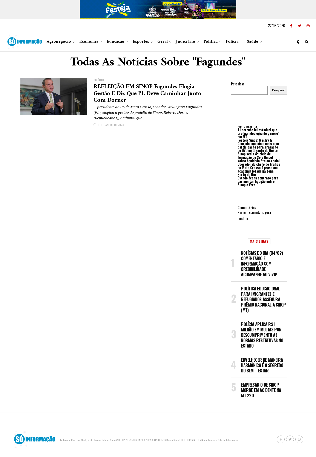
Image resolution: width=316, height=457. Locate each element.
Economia (88, 42)
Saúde (252, 42)
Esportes (141, 42)
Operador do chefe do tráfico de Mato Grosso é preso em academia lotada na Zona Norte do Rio (259, 169)
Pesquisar (237, 84)
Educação (115, 42)
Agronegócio (59, 42)
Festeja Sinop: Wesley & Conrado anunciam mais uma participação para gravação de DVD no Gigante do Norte (258, 145)
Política (211, 42)
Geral (162, 42)
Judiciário (185, 42)
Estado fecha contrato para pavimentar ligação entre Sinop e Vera (258, 181)
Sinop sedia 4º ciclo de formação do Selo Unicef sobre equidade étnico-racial (258, 157)
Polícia (232, 42)
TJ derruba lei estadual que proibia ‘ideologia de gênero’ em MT (258, 133)
